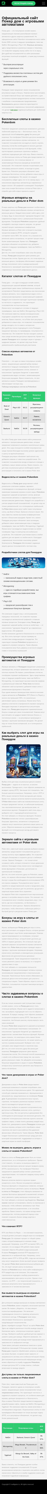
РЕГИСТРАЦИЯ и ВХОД (23, 3)
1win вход (14, 110)
